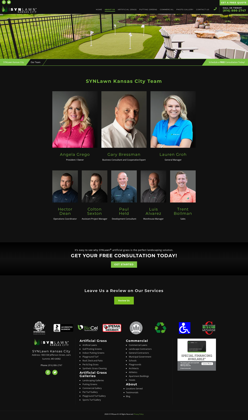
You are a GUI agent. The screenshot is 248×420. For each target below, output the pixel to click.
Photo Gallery (184, 9)
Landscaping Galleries (93, 380)
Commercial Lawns (138, 345)
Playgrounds (135, 364)
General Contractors (139, 352)
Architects (134, 368)
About (131, 384)
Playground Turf (90, 356)
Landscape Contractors (140, 349)
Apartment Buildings (139, 376)
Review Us (124, 300)
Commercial (167, 9)
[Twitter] (54, 372)
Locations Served (134, 388)
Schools (133, 360)
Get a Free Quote (234, 2)
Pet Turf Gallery (90, 392)
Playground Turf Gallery (94, 396)
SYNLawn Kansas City (13, 62)
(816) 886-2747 (234, 10)
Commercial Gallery (92, 388)
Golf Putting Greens (92, 349)
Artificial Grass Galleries (93, 374)
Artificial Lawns (90, 345)
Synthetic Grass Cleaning (95, 368)
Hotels (132, 380)
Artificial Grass (127, 9)
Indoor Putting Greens (93, 352)
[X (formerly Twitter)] (9, 2)
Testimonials (132, 392)
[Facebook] (4, 2)
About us (110, 9)
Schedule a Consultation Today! (227, 62)
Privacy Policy (139, 414)
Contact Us (202, 9)
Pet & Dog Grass (91, 364)
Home (99, 9)
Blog (128, 396)
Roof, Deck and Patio (93, 360)
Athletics (133, 372)
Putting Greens (148, 9)
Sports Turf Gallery (92, 399)
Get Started (124, 264)
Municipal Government (140, 356)
